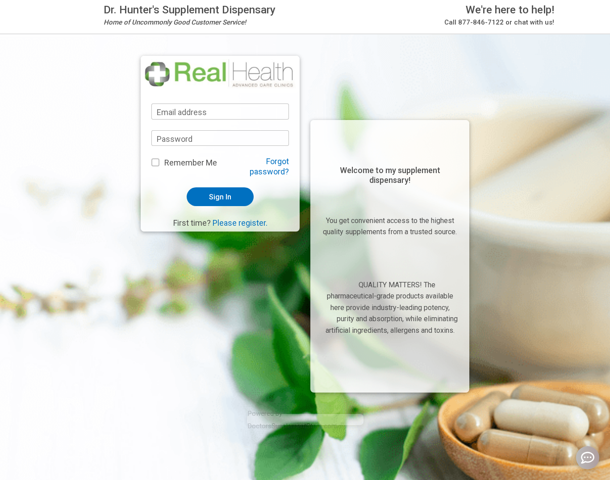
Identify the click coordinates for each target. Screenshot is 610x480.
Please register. (240, 223)
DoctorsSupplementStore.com (292, 426)
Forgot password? (269, 166)
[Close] (419, 27)
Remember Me (190, 162)
